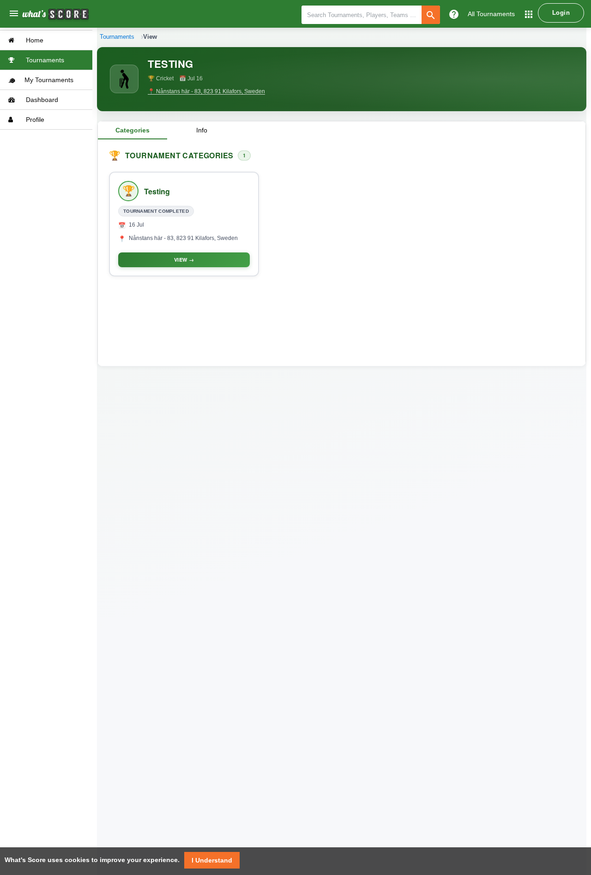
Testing (157, 191)
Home (33, 40)
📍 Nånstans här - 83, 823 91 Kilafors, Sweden (206, 91)
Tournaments (44, 60)
